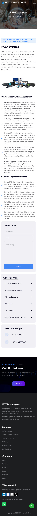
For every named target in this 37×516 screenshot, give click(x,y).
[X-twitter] (16, 494)
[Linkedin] (4, 494)
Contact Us (18, 383)
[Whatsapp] (4, 504)
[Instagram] (12, 494)
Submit (18, 266)
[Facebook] (8, 494)
